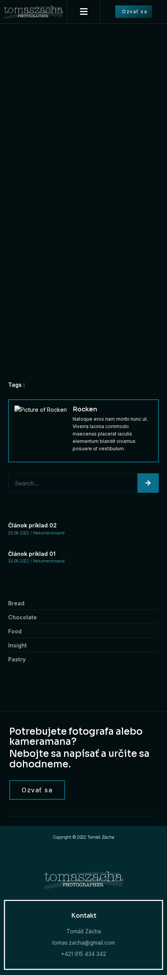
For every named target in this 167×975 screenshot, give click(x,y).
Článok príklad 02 (32, 525)
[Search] (148, 483)
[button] (83, 11)
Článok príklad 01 (32, 553)
